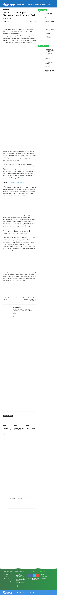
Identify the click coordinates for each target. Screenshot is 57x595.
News (7, 9)
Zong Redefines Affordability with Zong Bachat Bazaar (49, 70)
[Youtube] (33, 592)
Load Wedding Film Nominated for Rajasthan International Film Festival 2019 (28, 299)
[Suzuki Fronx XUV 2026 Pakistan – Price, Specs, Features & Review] (19, 422)
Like (29, 574)
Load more (20, 585)
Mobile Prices (38, 4)
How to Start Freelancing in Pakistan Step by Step (49, 35)
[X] (27, 592)
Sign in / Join (5, 0)
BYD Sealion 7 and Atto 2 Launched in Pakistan (20, 582)
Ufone (49, 46)
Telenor (48, 45)
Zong (53, 45)
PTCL (53, 46)
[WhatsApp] (30, 592)
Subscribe (38, 574)
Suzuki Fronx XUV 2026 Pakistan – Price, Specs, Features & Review (19, 428)
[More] (36, 289)
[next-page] (6, 434)
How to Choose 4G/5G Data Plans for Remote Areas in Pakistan (49, 50)
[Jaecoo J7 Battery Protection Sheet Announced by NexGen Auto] (8, 422)
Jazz (45, 45)
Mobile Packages (30, 4)
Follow (32, 574)
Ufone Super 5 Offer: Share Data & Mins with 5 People (49, 63)
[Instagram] (13, 315)
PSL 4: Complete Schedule (17, 182)
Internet (44, 4)
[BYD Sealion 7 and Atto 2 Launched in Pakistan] (31, 422)
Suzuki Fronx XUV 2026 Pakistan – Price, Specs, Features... (20, 579)
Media (49, 4)
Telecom (19, 4)
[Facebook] (17, 592)
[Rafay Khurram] (3, 21)
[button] (52, 4)
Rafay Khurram (8, 21)
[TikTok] (23, 592)
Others (4, 9)
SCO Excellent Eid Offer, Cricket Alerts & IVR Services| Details (49, 57)
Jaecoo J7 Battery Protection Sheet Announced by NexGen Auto (20, 576)
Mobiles (23, 4)
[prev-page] (4, 434)
